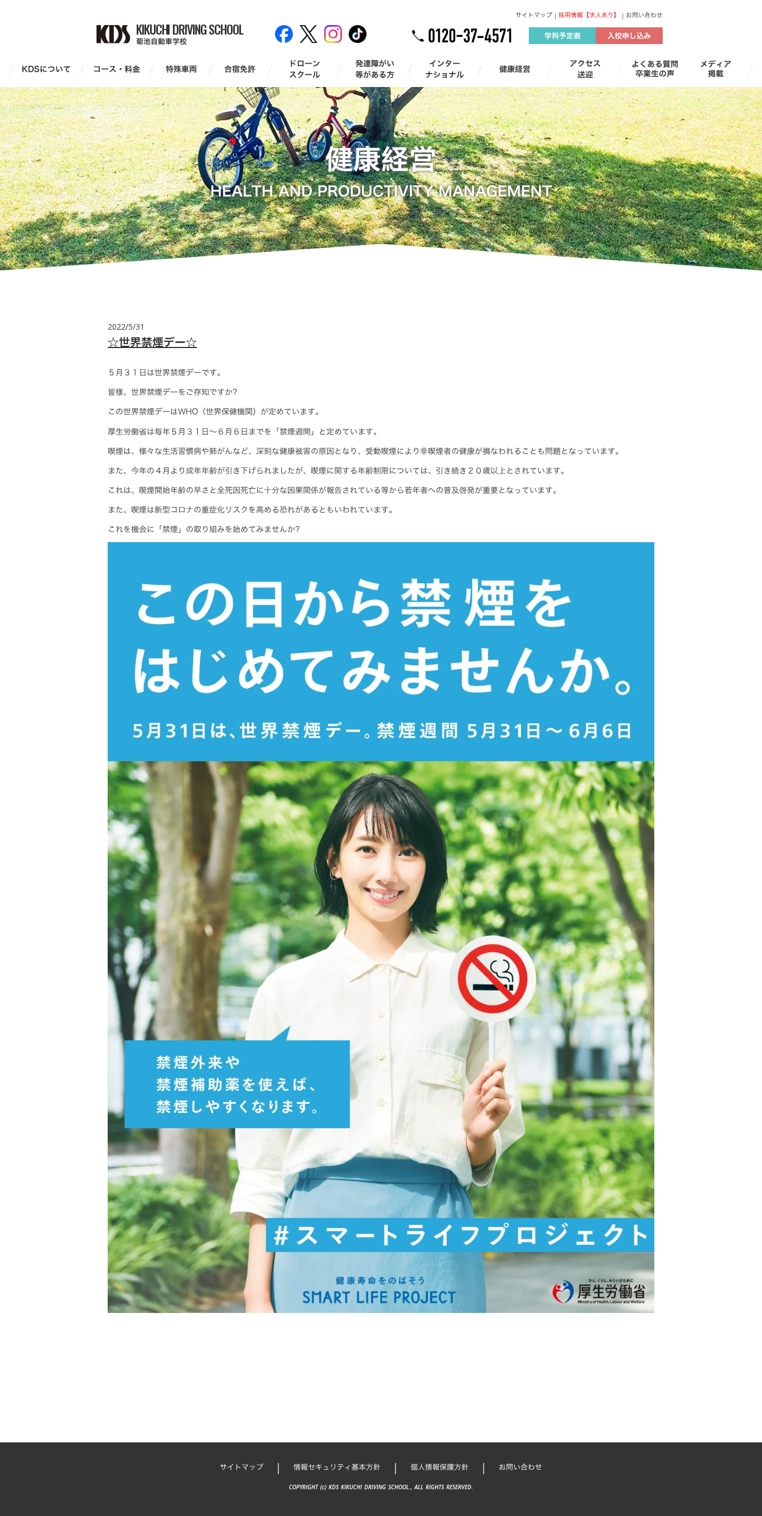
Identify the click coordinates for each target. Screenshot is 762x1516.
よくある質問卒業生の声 (654, 69)
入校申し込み (629, 35)
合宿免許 (239, 69)
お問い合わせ (644, 15)
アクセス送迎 (585, 69)
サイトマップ (533, 15)
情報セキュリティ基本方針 (336, 1467)
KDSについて (46, 69)
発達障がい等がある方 (374, 69)
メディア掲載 (715, 69)
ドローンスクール (304, 69)
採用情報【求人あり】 (589, 15)
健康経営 (514, 69)
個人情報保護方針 (440, 1467)
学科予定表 (562, 35)
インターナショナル (444, 69)
